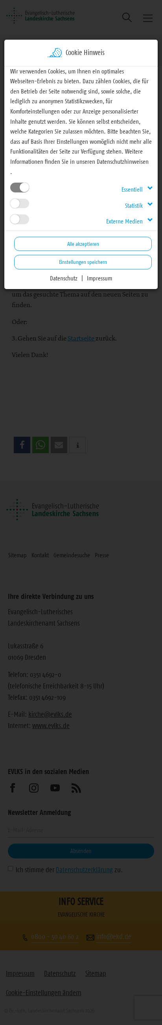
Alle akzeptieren (83, 243)
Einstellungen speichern (83, 261)
